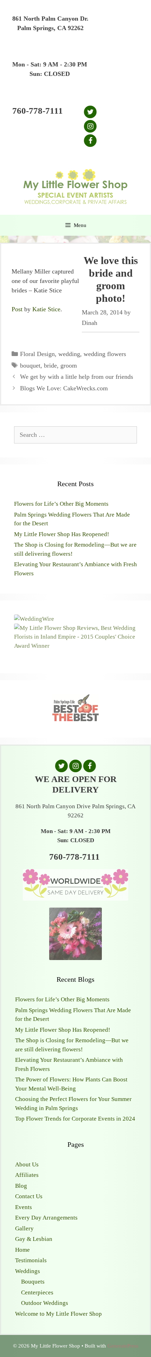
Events (23, 1207)
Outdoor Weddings (44, 1303)
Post (17, 309)
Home (22, 1249)
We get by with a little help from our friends (76, 376)
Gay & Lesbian (33, 1239)
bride (50, 365)
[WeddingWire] (34, 619)
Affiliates (27, 1175)
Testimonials (31, 1260)
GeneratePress (122, 1346)
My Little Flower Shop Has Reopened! (61, 534)
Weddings (27, 1271)
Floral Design (37, 353)
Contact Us (28, 1196)
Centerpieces (37, 1292)
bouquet (30, 365)
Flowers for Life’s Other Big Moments (61, 503)
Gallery (24, 1228)
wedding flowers (105, 353)
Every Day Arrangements (46, 1217)
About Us (27, 1164)
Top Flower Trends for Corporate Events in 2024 (75, 1118)
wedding (69, 353)
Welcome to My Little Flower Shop (58, 1313)
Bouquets (33, 1281)
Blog (21, 1185)
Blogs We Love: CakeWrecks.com (64, 388)
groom (68, 365)
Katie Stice (46, 309)
